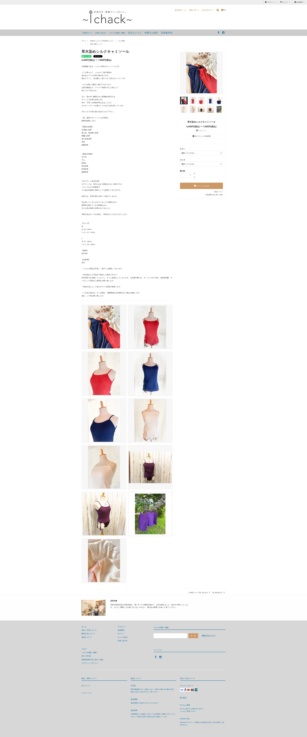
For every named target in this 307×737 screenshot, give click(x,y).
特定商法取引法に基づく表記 (92, 659)
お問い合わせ (100, 33)
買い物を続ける (217, 593)
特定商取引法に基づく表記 (214, 195)
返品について (218, 192)
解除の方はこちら (208, 635)
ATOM (88, 656)
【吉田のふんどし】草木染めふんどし (101, 41)
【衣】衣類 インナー (96, 44)
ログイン (285, 2)
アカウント (271, 2)
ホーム (84, 41)
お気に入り (202, 130)
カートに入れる (202, 186)
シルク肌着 (121, 41)
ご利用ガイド (87, 33)
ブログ (84, 649)
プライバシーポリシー (90, 663)
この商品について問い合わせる (198, 593)
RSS (83, 656)
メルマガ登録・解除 (117, 33)
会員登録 (299, 2)
